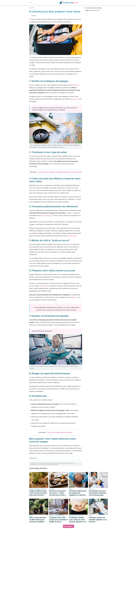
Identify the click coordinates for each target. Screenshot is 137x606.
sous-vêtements (46, 215)
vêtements (45, 286)
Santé (70, 489)
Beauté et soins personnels (57, 515)
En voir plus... (68, 526)
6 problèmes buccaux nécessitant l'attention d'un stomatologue (97, 493)
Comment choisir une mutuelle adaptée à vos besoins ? (98, 520)
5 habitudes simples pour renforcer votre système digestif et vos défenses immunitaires (78, 520)
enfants (74, 297)
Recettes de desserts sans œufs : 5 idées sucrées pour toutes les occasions (58, 493)
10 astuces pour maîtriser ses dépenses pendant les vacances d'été (60, 172)
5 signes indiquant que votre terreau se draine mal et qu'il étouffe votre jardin (38, 493)
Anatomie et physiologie (76, 515)
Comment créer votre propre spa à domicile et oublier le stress (58, 520)
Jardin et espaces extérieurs (37, 489)
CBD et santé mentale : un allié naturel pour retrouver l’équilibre (38, 520)
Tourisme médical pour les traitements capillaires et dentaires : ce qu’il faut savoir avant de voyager (78, 493)
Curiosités (31, 7)
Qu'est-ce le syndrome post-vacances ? (60, 432)
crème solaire (72, 236)
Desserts (51, 489)
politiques (76, 85)
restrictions (75, 99)
